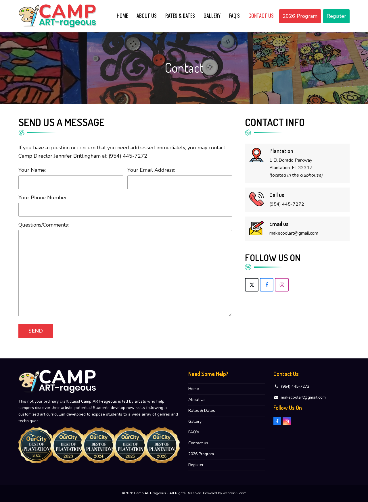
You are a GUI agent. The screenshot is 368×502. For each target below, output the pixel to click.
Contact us (198, 443)
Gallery (195, 421)
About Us (197, 399)
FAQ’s (193, 432)
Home (193, 388)
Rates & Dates (201, 410)
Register (196, 465)
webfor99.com (234, 493)
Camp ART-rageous (150, 493)
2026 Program (201, 454)
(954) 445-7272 (128, 155)
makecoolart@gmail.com (303, 397)
